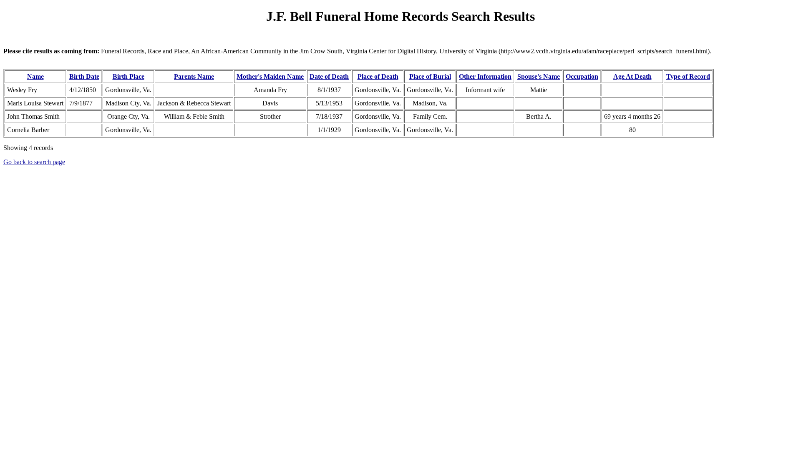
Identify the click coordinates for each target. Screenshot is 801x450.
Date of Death (329, 76)
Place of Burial (430, 76)
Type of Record (688, 76)
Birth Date (84, 76)
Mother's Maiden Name (270, 76)
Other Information (485, 76)
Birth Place (128, 76)
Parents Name (194, 76)
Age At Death (632, 76)
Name (35, 76)
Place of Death (378, 76)
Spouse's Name (538, 76)
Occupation (582, 76)
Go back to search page (34, 161)
